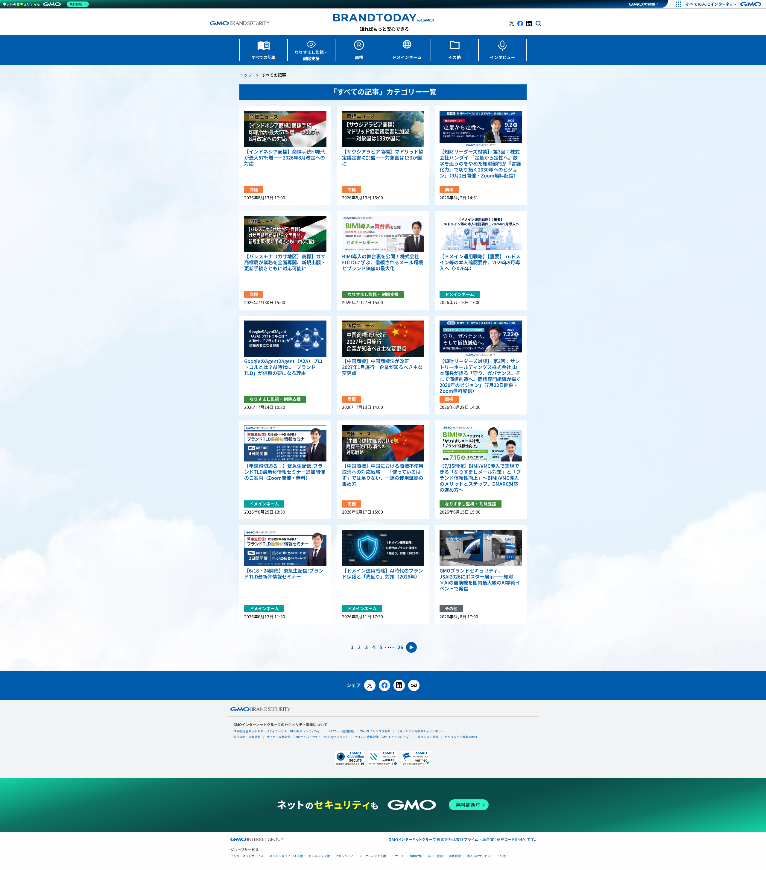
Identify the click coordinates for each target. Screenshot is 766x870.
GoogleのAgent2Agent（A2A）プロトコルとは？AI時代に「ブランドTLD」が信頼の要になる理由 (283, 367)
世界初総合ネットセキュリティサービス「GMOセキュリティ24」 (277, 731)
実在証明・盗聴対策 (246, 736)
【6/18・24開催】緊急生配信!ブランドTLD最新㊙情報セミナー (283, 574)
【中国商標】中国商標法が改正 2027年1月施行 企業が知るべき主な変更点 (382, 367)
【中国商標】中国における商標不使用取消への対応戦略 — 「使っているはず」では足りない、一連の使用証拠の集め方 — (382, 475)
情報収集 (416, 856)
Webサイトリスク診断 (375, 731)
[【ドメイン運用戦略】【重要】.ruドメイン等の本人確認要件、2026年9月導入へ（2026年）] (481, 234)
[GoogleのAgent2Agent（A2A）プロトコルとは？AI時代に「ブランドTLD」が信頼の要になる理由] (285, 339)
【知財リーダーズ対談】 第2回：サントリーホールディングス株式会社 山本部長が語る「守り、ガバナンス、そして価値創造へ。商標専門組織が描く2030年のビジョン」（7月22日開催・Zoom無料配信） (480, 376)
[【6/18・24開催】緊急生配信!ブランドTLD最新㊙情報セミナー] (285, 548)
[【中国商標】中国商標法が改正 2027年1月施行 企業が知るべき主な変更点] (383, 339)
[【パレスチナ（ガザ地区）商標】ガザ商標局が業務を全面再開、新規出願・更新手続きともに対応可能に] (285, 234)
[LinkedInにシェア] (399, 685)
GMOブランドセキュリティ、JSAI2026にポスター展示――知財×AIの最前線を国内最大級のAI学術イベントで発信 (480, 580)
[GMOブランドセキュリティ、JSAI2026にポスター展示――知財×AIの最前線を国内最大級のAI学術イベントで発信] (481, 548)
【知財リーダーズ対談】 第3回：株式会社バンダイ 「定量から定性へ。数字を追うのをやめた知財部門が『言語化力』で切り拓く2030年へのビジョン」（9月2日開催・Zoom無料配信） (480, 164)
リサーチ (398, 856)
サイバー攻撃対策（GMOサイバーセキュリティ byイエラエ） (308, 736)
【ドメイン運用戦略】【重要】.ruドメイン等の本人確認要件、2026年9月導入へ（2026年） (480, 262)
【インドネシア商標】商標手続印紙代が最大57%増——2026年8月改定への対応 (285, 158)
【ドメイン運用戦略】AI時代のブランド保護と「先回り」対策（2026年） (382, 574)
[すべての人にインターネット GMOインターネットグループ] (724, 4)
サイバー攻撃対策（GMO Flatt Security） (383, 736)
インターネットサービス (246, 856)
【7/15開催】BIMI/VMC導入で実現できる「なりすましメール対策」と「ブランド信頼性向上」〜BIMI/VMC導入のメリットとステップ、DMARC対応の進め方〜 (480, 478)
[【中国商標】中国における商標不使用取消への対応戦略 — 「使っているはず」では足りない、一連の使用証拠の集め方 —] (383, 443)
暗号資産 (455, 856)
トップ (245, 75)
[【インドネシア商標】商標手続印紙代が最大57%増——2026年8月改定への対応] (285, 129)
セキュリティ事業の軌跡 (461, 736)
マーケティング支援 (372, 856)
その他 (501, 856)
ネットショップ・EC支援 (286, 856)
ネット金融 (435, 856)
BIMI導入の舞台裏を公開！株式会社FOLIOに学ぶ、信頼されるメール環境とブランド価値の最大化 (382, 262)
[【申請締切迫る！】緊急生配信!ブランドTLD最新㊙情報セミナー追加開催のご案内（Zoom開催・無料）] (285, 443)
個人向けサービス (479, 856)
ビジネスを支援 (319, 856)
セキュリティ (344, 856)
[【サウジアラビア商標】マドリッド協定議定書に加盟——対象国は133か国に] (383, 129)
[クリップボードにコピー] (414, 685)
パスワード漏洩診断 (340, 731)
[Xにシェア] (370, 685)
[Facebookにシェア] (384, 685)
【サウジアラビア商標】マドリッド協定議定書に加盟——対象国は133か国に (382, 158)
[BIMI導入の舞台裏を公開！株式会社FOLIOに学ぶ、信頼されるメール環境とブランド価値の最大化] (383, 234)
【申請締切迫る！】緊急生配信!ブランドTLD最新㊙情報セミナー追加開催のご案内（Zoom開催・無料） (284, 472)
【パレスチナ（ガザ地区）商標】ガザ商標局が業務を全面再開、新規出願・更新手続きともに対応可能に (285, 262)
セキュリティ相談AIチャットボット (420, 731)
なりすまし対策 (427, 736)
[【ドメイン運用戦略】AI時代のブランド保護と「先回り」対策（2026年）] (383, 548)
